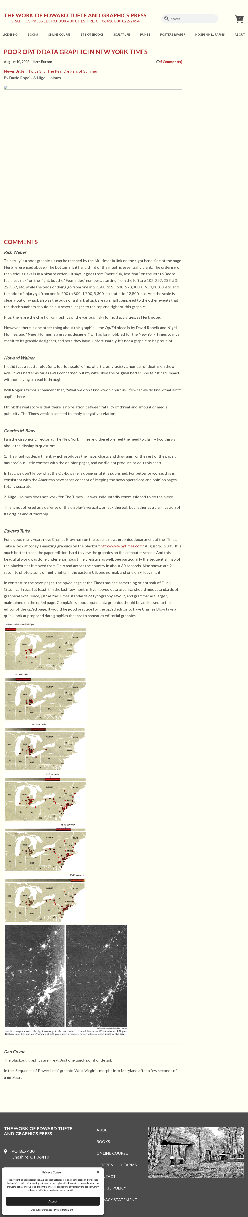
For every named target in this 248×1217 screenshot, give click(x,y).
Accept (52, 1201)
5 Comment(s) (171, 62)
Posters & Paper (172, 34)
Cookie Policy (111, 1188)
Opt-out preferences (41, 1209)
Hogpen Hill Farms (210, 34)
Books (33, 34)
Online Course (59, 34)
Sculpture (121, 34)
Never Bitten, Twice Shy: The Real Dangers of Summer (50, 71)
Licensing (10, 34)
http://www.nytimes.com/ (122, 546)
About (240, 34)
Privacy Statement (63, 1209)
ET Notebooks (92, 34)
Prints (145, 34)
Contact (106, 1176)
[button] (98, 1172)
